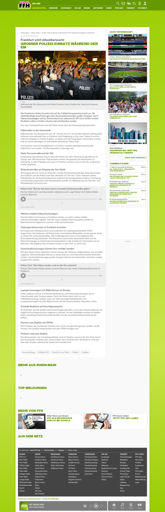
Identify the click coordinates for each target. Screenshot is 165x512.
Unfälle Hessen (74, 463)
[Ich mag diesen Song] (91, 506)
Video (109, 8)
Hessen (61, 450)
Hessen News (40, 457)
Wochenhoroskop (91, 463)
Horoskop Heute (91, 457)
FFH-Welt (142, 8)
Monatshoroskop (91, 465)
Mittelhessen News (58, 463)
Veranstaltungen (126, 457)
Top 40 (21, 488)
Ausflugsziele (125, 468)
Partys (122, 491)
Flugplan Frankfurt (75, 480)
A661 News (72, 471)
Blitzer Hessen (73, 460)
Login (137, 482)
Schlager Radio (24, 474)
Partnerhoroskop (91, 471)
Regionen (55, 454)
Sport (37, 485)
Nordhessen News (57, 457)
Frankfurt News (40, 460)
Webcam (140, 2)
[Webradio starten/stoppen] (96, 506)
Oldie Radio (23, 471)
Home (114, 508)
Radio (22, 454)
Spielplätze (124, 460)
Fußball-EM (43, 352)
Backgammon (125, 485)
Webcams (104, 465)
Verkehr (53, 8)
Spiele (122, 480)
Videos (103, 463)
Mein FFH (145, 2)
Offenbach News (41, 474)
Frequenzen (139, 465)
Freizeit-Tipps (125, 471)
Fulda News (39, 480)
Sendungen (105, 457)
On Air (77, 8)
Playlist (123, 2)
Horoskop (66, 8)
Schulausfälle (73, 482)
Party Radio (23, 477)
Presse (137, 474)
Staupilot (129, 2)
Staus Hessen (73, 457)
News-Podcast (106, 474)
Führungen (139, 471)
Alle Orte (38, 491)
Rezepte (123, 463)
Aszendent (89, 474)
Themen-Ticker (119, 163)
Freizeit (130, 8)
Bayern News (40, 482)
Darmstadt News (41, 471)
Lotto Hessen (125, 477)
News (37, 454)
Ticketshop (124, 474)
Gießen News (40, 477)
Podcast (119, 8)
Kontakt (138, 463)
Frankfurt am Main (60, 352)
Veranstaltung (28, 352)
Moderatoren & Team (109, 468)
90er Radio (23, 463)
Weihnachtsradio (25, 482)
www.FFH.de (35, 450)
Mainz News (39, 465)
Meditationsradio (25, 485)
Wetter (134, 2)
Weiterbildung (140, 480)
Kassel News (39, 468)
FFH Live (22, 457)
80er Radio (23, 460)
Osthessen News (57, 460)
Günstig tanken (74, 474)
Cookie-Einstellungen (50, 499)
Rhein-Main (35, 33)
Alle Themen (39, 494)
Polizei (75, 352)
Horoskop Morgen (91, 460)
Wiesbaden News (41, 463)
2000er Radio (24, 465)
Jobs (137, 468)
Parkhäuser (72, 477)
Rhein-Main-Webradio (135, 158)
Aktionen (98, 8)
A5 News (71, 468)
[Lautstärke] (84, 506)
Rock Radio (23, 468)
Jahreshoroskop (90, 468)
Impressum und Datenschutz (29, 499)
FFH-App (138, 457)
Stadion (85, 352)
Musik (87, 8)
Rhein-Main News (57, 465)
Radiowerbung (140, 477)
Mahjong (123, 482)
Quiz (121, 488)
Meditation (124, 465)
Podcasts (104, 471)
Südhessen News (57, 468)
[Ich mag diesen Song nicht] (101, 506)
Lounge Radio (24, 480)
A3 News (71, 465)
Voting (103, 480)
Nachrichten (39, 8)
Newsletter (139, 460)
